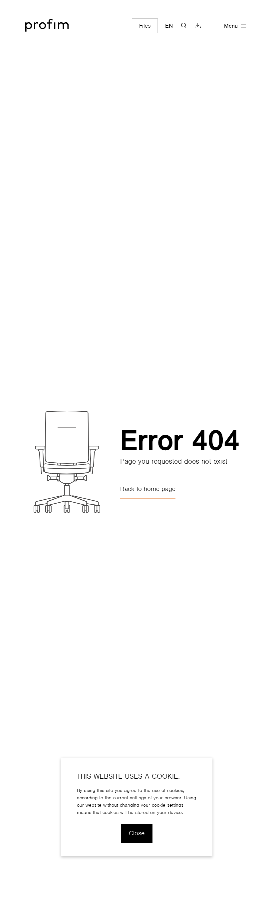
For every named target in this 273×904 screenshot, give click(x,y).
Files (144, 25)
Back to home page (147, 489)
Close (136, 833)
